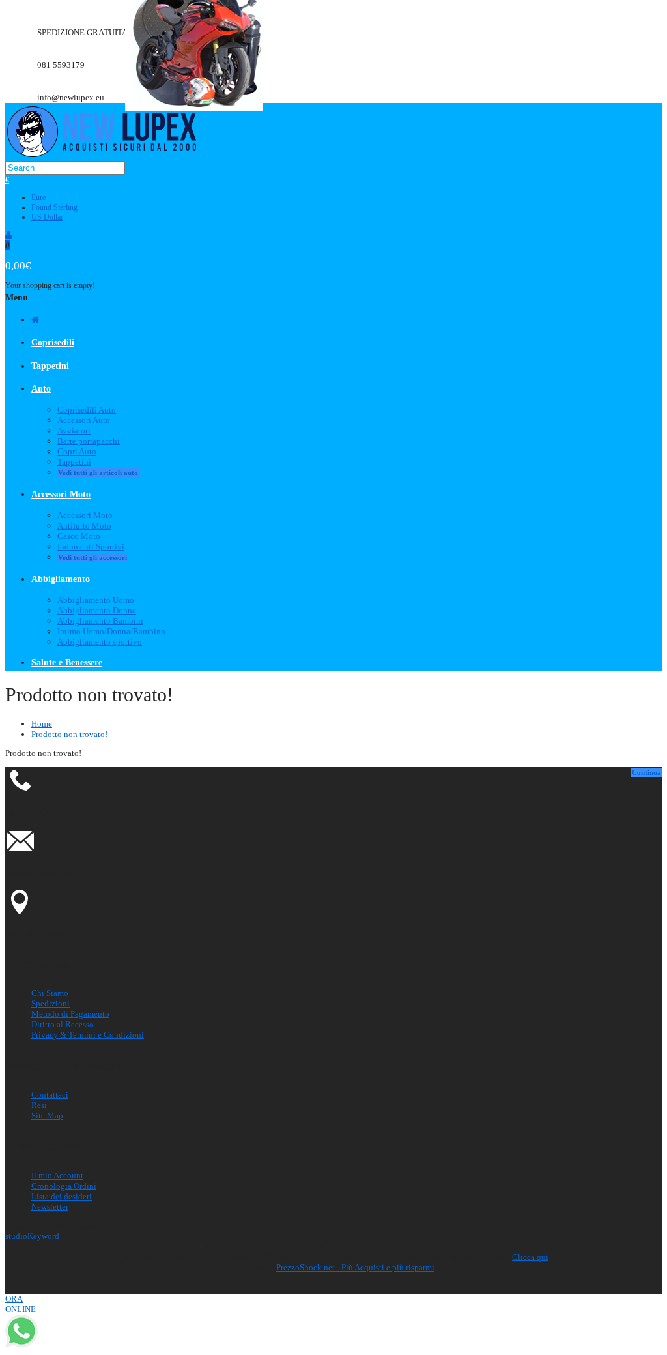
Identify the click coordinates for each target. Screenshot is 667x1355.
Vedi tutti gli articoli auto (98, 472)
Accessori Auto (83, 420)
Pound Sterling (54, 207)
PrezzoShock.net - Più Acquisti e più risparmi (355, 1267)
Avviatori (74, 430)
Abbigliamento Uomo (95, 600)
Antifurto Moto (84, 526)
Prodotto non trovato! (69, 734)
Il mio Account (57, 1175)
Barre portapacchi (88, 441)
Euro (38, 197)
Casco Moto (78, 536)
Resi (39, 1105)
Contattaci (49, 1095)
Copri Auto (76, 451)
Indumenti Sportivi (90, 546)
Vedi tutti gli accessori (92, 557)
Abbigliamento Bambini (100, 621)
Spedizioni (50, 1003)
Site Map (47, 1115)
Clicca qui (530, 1257)
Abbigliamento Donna (96, 610)
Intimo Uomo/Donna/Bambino (111, 631)
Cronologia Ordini (63, 1186)
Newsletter (49, 1207)
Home (41, 724)
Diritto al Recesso (62, 1024)
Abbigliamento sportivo (99, 642)
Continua (646, 772)
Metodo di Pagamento (70, 1014)
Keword (32, 1236)
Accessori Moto (85, 515)
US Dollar (47, 217)
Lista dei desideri (61, 1196)
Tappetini (74, 462)
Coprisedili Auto (86, 410)
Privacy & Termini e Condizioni (87, 1035)
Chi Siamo (49, 993)
